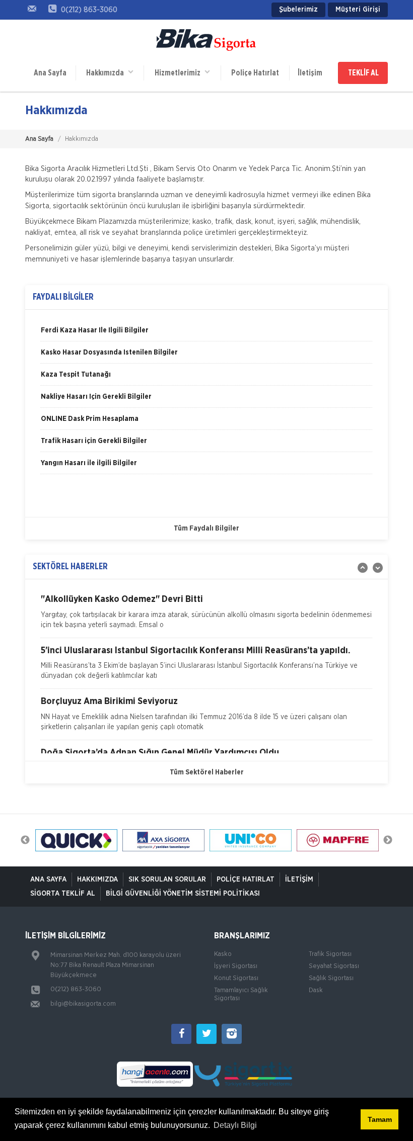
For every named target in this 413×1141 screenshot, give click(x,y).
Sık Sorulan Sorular (167, 879)
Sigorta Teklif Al (62, 893)
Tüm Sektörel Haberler (207, 772)
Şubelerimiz (298, 9)
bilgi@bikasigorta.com (83, 1004)
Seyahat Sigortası (334, 966)
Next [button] (388, 840)
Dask (316, 990)
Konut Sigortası (236, 978)
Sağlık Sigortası (331, 978)
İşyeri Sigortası (235, 966)
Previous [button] (25, 840)
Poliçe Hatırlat (255, 73)
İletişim (310, 73)
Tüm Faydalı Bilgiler (206, 528)
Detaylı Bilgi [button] (235, 1125)
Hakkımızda (107, 73)
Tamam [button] (380, 1119)
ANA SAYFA (48, 879)
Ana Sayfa (50, 73)
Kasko (223, 954)
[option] (206, 333)
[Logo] (206, 40)
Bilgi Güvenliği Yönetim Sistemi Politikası (183, 893)
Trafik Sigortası (330, 954)
